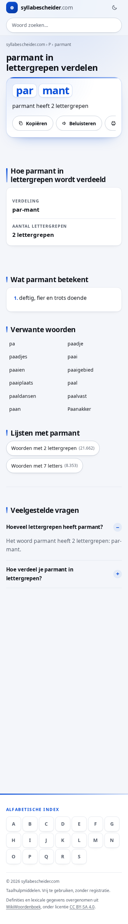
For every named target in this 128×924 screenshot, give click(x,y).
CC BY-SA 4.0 (82, 907)
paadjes (18, 356)
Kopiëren (36, 123)
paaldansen (22, 396)
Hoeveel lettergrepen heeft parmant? (54, 527)
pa (12, 343)
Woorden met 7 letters (44, 466)
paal (72, 382)
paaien (17, 370)
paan (15, 409)
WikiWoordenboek (23, 907)
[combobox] (64, 25)
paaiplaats (21, 382)
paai (72, 356)
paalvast (77, 396)
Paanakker (79, 409)
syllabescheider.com (25, 44)
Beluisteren (82, 123)
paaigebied (81, 370)
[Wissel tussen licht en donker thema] (114, 7)
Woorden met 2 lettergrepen (53, 448)
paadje (75, 343)
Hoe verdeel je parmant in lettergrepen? (39, 574)
